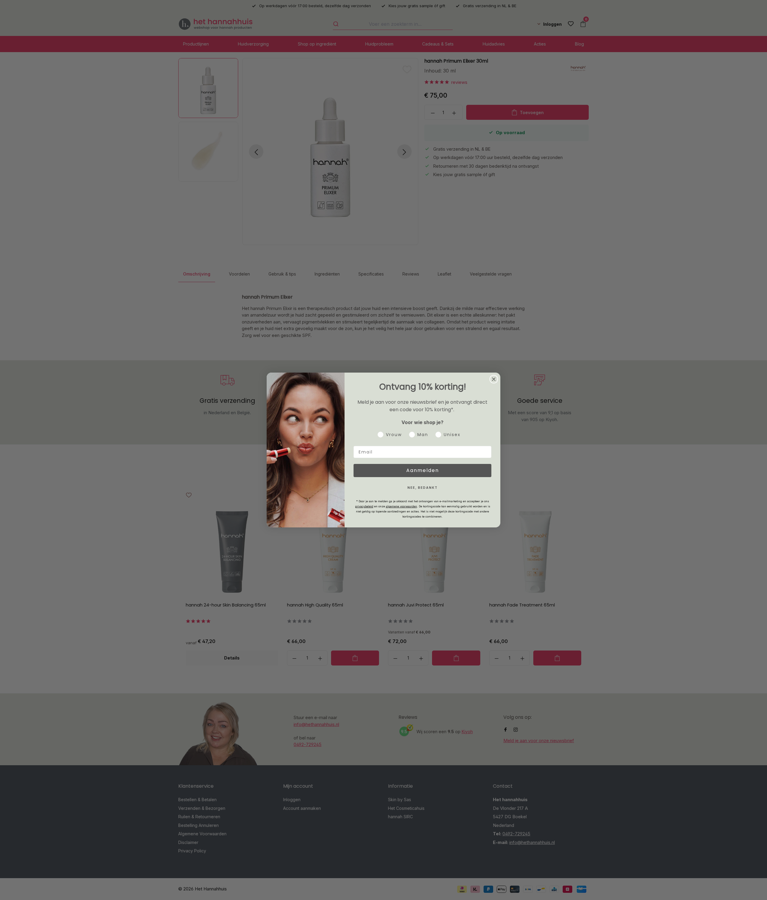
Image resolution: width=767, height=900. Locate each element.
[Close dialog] (493, 379)
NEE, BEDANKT (422, 487)
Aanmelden (422, 470)
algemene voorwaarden (401, 506)
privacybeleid (364, 506)
